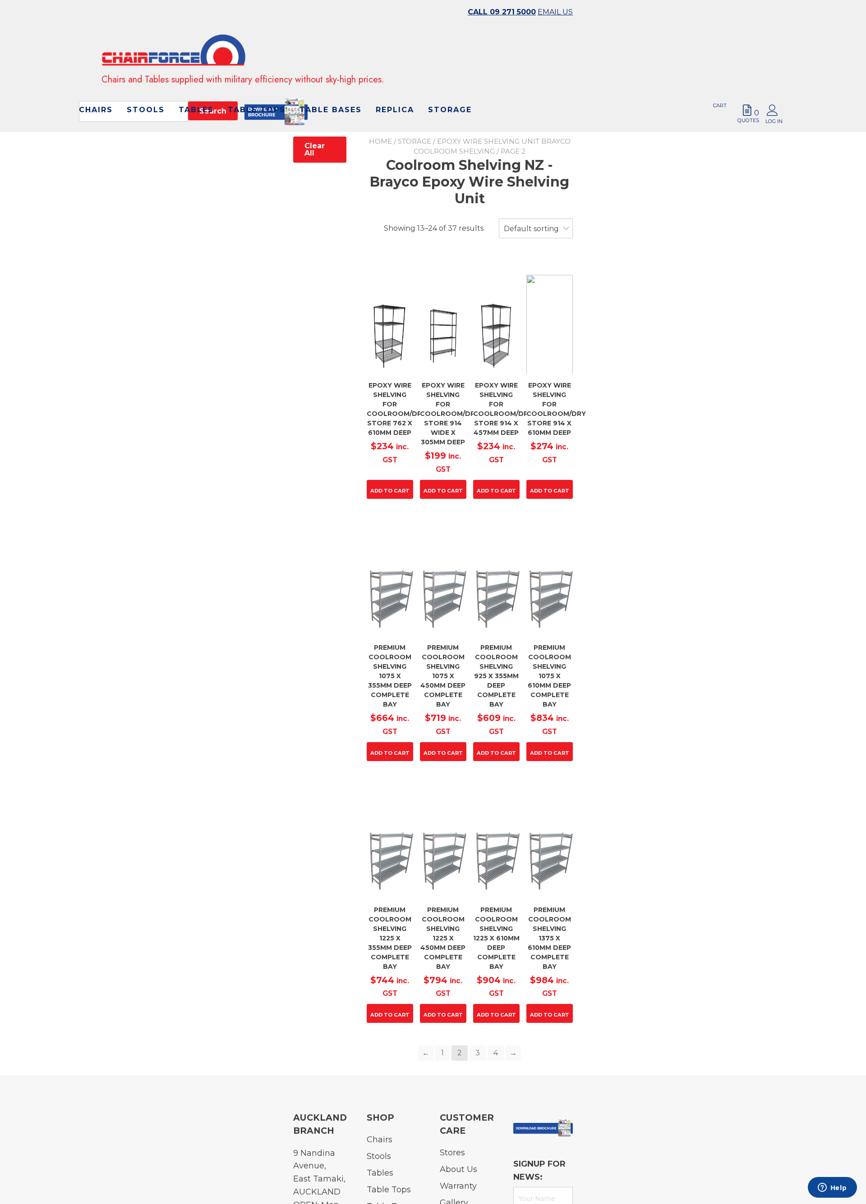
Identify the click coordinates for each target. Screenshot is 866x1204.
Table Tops (464, 115)
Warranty (458, 1186)
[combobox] (536, 229)
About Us (458, 1169)
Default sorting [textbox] (531, 228)
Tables (403, 115)
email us (555, 12)
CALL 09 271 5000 (502, 12)
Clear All (314, 149)
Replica (382, 132)
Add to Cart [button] (390, 491)
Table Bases (317, 132)
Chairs (303, 115)
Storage (437, 132)
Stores (452, 1153)
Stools (353, 115)
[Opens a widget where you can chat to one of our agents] (832, 1188)
